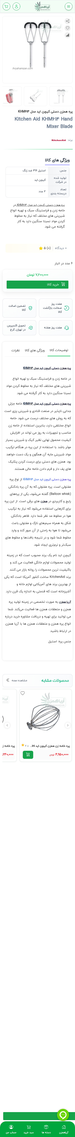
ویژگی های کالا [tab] (35, 350)
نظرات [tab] (15, 350)
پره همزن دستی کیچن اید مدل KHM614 (47, 479)
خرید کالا (53, 284)
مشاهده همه (19, 680)
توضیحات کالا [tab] (59, 350)
